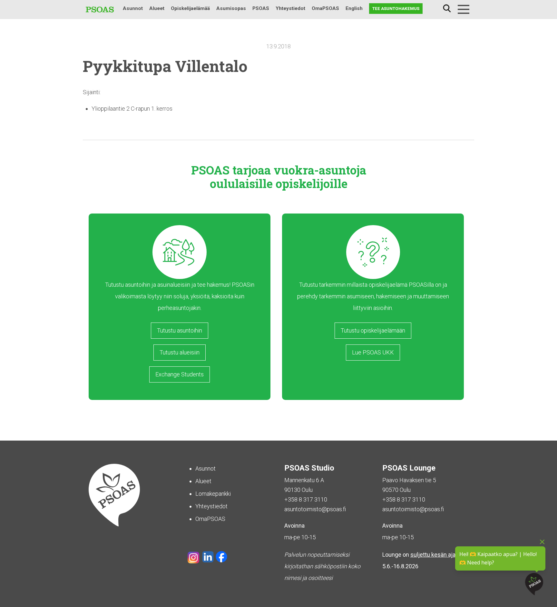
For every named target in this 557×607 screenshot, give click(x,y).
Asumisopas (231, 8)
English (354, 8)
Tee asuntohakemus (395, 8)
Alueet (156, 8)
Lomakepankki (213, 493)
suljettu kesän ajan (434, 554)
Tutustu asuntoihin (179, 330)
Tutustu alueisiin (180, 352)
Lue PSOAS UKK (373, 352)
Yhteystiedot (290, 8)
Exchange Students (179, 374)
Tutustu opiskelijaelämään (373, 330)
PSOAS (260, 8)
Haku (447, 8)
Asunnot (133, 8)
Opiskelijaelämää (190, 8)
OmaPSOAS (325, 8)
